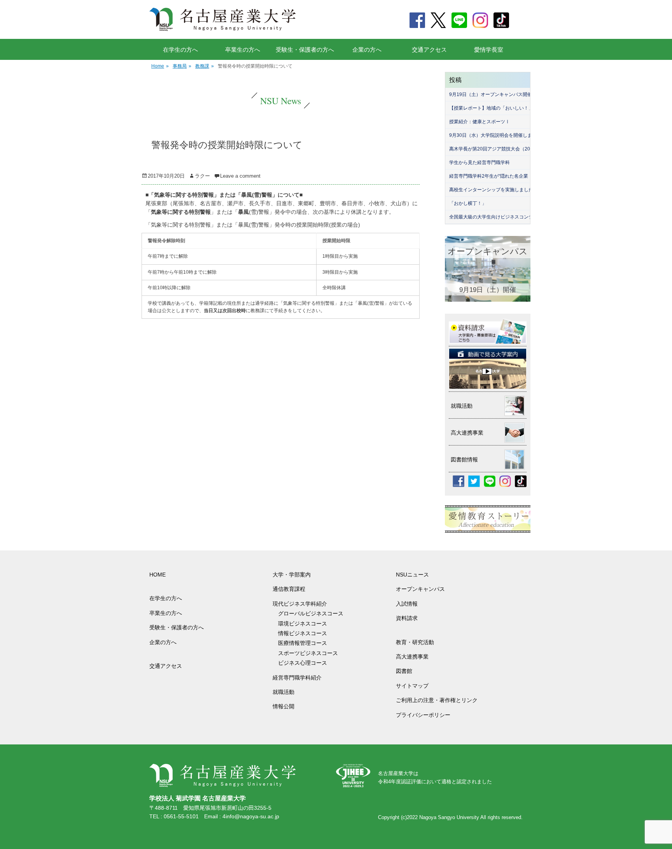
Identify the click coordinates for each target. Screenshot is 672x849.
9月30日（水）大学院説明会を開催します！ (495, 135)
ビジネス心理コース (302, 663)
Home (160, 66)
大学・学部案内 (292, 574)
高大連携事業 (412, 656)
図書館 (404, 671)
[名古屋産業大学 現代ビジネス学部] (222, 19)
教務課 (204, 66)
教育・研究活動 (415, 642)
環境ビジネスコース (305, 623)
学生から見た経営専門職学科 (479, 162)
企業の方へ (367, 49)
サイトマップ (412, 686)
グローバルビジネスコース (313, 613)
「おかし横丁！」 (467, 203)
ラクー (202, 176)
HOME (157, 574)
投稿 (455, 80)
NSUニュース (412, 574)
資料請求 (407, 618)
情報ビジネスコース (305, 633)
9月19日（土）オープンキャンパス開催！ (493, 94)
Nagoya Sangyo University (449, 817)
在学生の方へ (180, 49)
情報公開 (283, 706)
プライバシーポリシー (423, 715)
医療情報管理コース (302, 643)
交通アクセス (429, 49)
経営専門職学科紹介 (297, 677)
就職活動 (283, 692)
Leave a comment (240, 176)
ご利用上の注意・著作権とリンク (437, 700)
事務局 (182, 66)
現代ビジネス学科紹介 (300, 604)
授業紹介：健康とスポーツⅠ (479, 121)
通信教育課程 (289, 589)
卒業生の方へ (242, 49)
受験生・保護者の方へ (305, 49)
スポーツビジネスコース (308, 653)
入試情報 (407, 604)
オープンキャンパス (420, 589)
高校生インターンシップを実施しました (491, 189)
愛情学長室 (488, 49)
